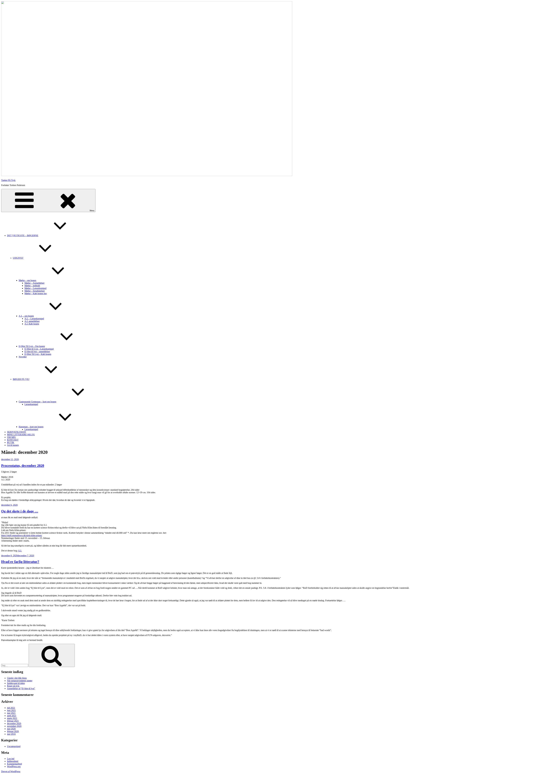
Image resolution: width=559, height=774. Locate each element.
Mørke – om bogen (27, 280)
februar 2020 (13, 731)
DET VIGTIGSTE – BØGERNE (22, 235)
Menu (92, 210)
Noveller (23, 357)
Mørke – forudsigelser (34, 291)
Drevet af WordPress (10, 771)
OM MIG (11, 437)
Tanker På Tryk (8, 180)
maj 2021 (11, 713)
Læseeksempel (31, 404)
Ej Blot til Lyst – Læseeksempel (39, 349)
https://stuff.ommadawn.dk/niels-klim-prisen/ (21, 535)
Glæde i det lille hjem (17, 678)
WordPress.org (14, 766)
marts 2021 (12, 718)
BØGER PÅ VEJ (21, 379)
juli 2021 (11, 708)
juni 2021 (11, 710)
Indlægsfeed (12, 761)
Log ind (10, 758)
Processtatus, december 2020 (22, 465)
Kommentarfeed (14, 764)
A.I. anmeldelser (32, 321)
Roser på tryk (13, 686)
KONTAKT (12, 440)
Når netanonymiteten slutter (19, 680)
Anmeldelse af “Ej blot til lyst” (21, 688)
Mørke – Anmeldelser (34, 283)
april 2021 (11, 715)
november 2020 (14, 726)
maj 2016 (11, 734)
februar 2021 (13, 721)
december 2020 (14, 723)
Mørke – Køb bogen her (35, 293)
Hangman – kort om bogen (31, 426)
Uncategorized (13, 746)
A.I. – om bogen (26, 316)
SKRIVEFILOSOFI (16, 432)
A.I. (20, 550)
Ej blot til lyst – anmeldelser (37, 351)
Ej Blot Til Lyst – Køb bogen (37, 354)
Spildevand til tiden (16, 683)
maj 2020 (11, 729)
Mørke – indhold (32, 285)
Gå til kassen (13, 445)
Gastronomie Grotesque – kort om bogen (37, 401)
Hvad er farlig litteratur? (20, 562)
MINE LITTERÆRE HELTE (21, 434)
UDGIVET (18, 258)
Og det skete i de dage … (19, 511)
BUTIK (10, 442)
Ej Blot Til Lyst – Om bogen (32, 346)
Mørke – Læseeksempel (35, 288)
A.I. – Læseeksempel (34, 318)
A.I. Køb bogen (31, 324)
